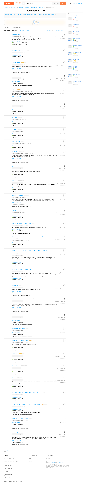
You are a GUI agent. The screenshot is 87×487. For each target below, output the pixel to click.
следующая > (12, 447)
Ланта (14, 104)
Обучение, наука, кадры (8, 475)
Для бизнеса (6, 467)
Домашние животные (8, 468)
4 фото (29, 36)
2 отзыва (26, 301)
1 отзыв (25, 52)
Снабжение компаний (8, 465)
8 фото (29, 143)
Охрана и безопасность (8, 478)
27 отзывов (26, 240)
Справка (47, 456)
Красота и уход (6, 469)
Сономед (14, 117)
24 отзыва (26, 342)
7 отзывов (24, 36)
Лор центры (27, 14)
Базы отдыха (31, 459)
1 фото (31, 182)
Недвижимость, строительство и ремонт (11, 461)
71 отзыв (26, 420)
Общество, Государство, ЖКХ (9, 477)
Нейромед (15, 151)
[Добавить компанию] (67, 3)
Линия (14, 129)
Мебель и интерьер (7, 472)
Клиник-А (15, 180)
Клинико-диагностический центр (21, 269)
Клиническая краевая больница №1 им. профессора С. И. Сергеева (31, 237)
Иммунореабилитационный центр (21, 223)
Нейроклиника (16, 34)
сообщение (53, 462)
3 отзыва (26, 153)
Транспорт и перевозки (8, 456)
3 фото (30, 91)
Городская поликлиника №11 (20, 418)
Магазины (6, 471)
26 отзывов (26, 271)
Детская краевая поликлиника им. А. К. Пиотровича (26, 404)
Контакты (48, 458)
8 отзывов (24, 143)
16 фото (23, 78)
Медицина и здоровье (8, 474)
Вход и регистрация (78, 3)
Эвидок (14, 89)
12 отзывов (24, 119)
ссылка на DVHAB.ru (62, 465)
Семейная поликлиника (18, 328)
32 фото (32, 64)
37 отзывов (26, 106)
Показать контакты (16, 41)
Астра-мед (15, 353)
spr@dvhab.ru (61, 462)
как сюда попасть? (72, 15)
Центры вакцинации (50, 14)
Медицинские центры (10, 14)
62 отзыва (26, 182)
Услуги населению (7, 462)
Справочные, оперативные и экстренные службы (13, 481)
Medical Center (16, 141)
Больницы (33, 14)
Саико (14, 210)
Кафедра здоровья (17, 50)
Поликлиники (19, 14)
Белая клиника (16, 315)
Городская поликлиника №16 (20, 340)
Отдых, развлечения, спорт (9, 458)
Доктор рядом (16, 62)
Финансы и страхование (8, 464)
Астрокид (15, 432)
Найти (62, 3)
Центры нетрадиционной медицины (13, 16)
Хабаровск (56, 3)
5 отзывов (26, 406)
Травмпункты (41, 14)
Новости (30, 461)
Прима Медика (16, 366)
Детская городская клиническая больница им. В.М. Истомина (29, 166)
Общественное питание (8, 459)
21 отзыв (26, 168)
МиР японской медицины (19, 76)
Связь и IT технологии (8, 480)
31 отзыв (26, 434)
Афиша (30, 456)
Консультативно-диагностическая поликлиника (25, 392)
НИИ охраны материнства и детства (22, 299)
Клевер (14, 378)
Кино (30, 458)
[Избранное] (70, 3)
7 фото (32, 106)
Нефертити (15, 285)
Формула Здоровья (17, 195)
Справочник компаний (18, 3)
